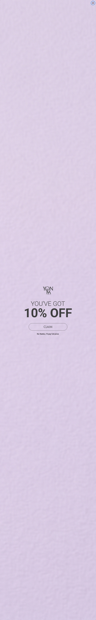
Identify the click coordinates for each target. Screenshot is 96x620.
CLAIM (48, 327)
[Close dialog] (93, 3)
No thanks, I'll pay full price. (48, 334)
